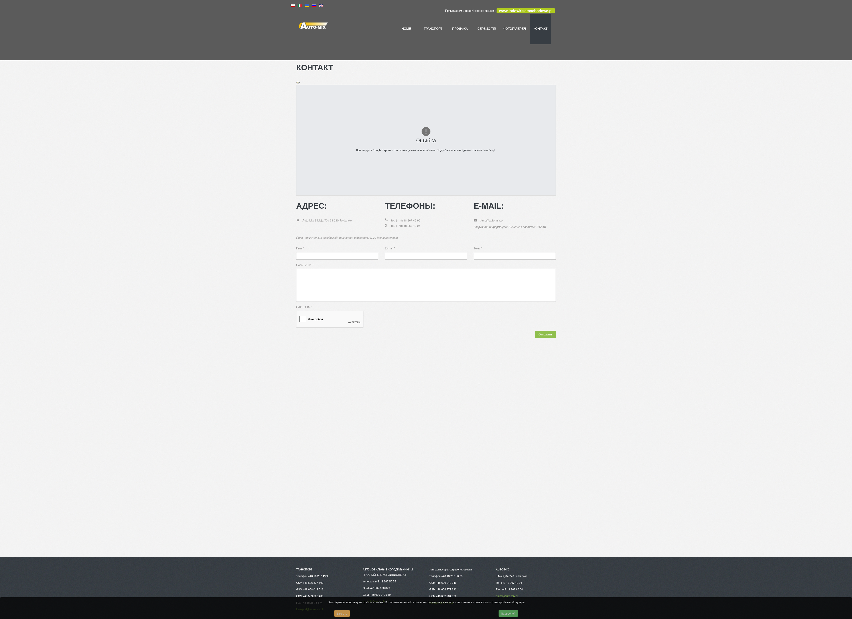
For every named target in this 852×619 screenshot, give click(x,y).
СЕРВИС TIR (486, 28)
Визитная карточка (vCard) (527, 227)
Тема (478, 248)
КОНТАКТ (540, 28)
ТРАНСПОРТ (433, 28)
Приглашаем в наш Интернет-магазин (470, 10)
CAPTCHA (304, 307)
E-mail (390, 248)
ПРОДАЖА (460, 28)
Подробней (508, 613)
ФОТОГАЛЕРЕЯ (513, 28)
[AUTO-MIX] (337, 27)
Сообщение (305, 265)
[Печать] (298, 82)
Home (406, 28)
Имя (300, 248)
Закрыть (342, 613)
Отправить (545, 334)
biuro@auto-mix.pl (491, 220)
